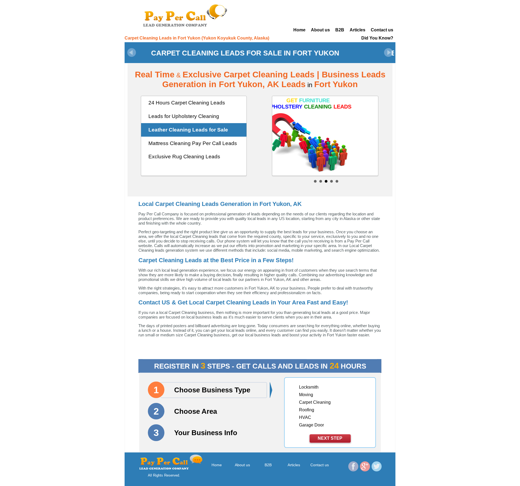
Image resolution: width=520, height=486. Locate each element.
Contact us (382, 30)
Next (388, 52)
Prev (131, 52)
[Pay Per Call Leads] (187, 15)
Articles (357, 30)
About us (320, 30)
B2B (339, 30)
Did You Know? (377, 38)
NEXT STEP (330, 438)
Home (299, 30)
